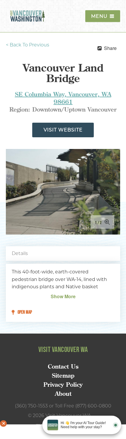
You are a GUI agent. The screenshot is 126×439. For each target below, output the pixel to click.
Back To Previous (27, 45)
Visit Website (63, 130)
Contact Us (63, 366)
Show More (63, 296)
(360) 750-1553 (31, 406)
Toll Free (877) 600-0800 (83, 406)
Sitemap (63, 375)
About (63, 393)
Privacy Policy (63, 384)
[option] (63, 192)
